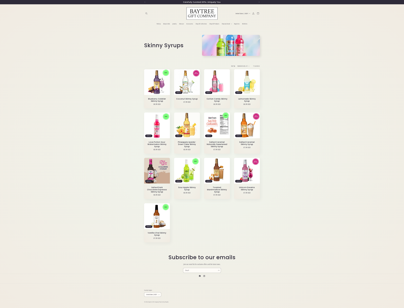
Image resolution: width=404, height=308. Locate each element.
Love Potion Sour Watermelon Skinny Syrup (157, 144)
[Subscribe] (218, 270)
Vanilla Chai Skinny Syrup (157, 234)
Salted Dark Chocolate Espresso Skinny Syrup (157, 189)
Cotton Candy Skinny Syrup (217, 100)
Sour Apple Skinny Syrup (187, 188)
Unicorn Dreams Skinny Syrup (247, 188)
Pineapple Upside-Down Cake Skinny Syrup (187, 144)
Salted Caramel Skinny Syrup (247, 143)
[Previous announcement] (145, 2)
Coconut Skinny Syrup (187, 99)
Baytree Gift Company (153, 302)
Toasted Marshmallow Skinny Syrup (217, 189)
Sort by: (233, 66)
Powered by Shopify (163, 302)
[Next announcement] (259, 2)
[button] (146, 13)
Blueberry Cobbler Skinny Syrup (157, 100)
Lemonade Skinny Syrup (247, 100)
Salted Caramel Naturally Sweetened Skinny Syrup (217, 144)
